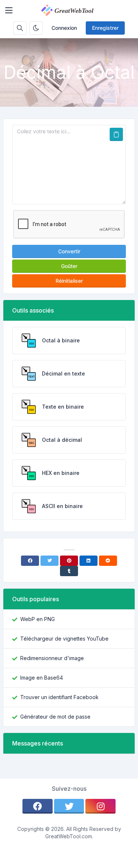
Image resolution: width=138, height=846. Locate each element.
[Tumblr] (69, 571)
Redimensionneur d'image (52, 658)
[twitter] (69, 806)
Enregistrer (105, 28)
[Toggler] (9, 10)
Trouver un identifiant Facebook (59, 697)
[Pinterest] (69, 561)
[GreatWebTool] (75, 10)
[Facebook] (30, 561)
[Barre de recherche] (19, 28)
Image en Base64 (41, 677)
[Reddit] (108, 561)
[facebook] (37, 806)
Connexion (64, 28)
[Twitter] (49, 561)
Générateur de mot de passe (55, 716)
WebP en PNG (37, 619)
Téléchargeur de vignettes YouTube (64, 638)
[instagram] (100, 806)
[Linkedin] (88, 561)
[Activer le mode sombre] (36, 28)
